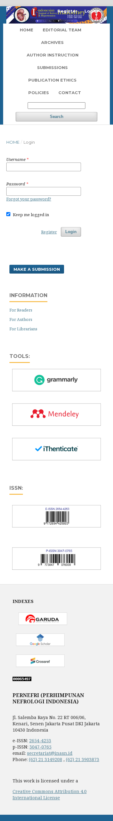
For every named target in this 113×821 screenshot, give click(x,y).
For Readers (20, 310)
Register (67, 10)
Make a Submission (36, 269)
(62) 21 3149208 (45, 759)
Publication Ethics (52, 80)
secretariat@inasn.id (50, 753)
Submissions (52, 67)
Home (26, 29)
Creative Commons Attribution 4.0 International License (50, 794)
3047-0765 (40, 747)
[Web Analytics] (22, 679)
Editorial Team (62, 29)
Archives (52, 42)
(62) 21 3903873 (82, 759)
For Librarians (23, 329)
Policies (38, 92)
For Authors (20, 319)
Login (90, 10)
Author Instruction (52, 54)
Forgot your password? (28, 199)
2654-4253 (40, 741)
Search (56, 116)
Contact (69, 92)
